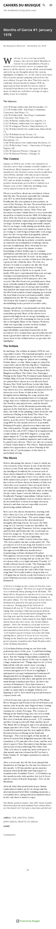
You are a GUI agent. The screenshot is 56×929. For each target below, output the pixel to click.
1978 (13, 817)
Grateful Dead (25, 817)
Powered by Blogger (30, 921)
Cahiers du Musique (21, 5)
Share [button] (6, 826)
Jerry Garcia (10, 821)
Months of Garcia (28, 821)
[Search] (44, 5)
